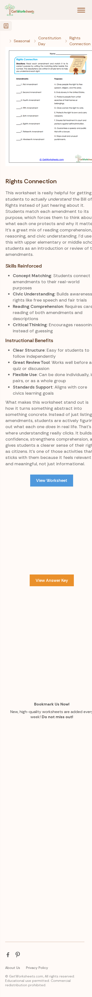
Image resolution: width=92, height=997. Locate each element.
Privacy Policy (37, 967)
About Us (12, 967)
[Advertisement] (46, 542)
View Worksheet (51, 480)
